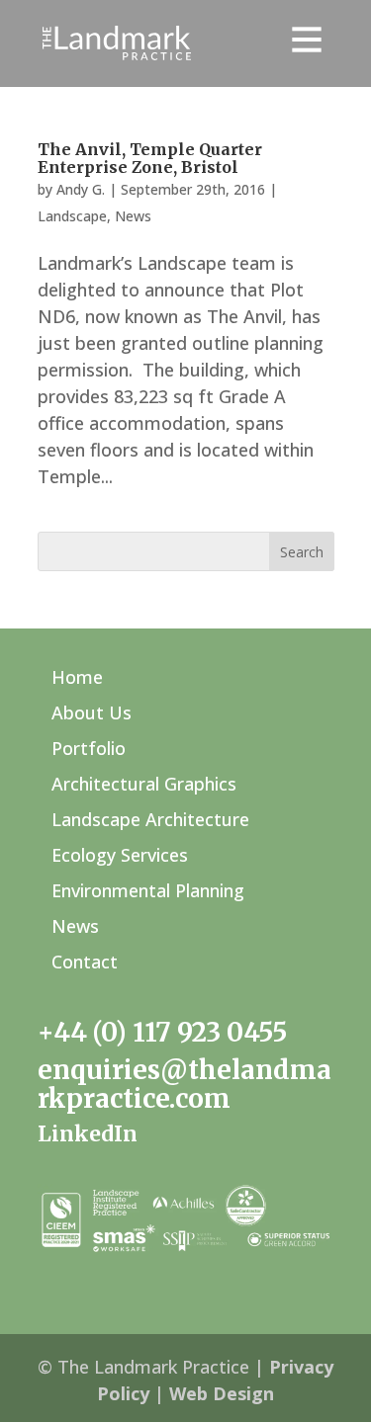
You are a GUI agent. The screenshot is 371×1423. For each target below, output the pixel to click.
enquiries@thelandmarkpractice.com (184, 1084)
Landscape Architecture (150, 819)
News (133, 216)
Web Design (221, 1393)
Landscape (72, 216)
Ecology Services (119, 855)
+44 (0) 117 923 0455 (162, 1032)
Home (77, 677)
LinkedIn (88, 1134)
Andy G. (80, 189)
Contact (84, 961)
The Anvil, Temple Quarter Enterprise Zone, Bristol (150, 158)
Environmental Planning (147, 890)
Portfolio (88, 748)
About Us (91, 712)
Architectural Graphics (143, 783)
